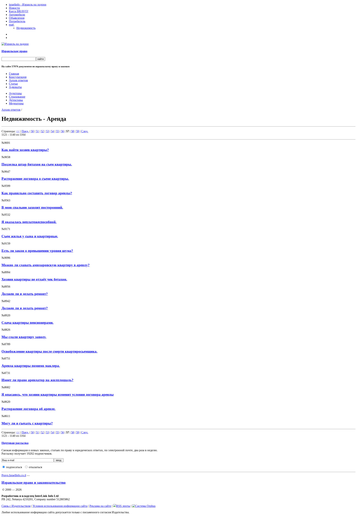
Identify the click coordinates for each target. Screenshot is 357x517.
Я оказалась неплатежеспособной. (29, 222)
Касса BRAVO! (18, 11)
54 (52, 131)
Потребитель (17, 21)
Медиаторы (16, 103)
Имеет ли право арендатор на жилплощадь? (37, 380)
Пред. (25, 131)
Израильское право (14, 51)
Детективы (16, 100)
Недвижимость (26, 28)
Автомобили (17, 14)
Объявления (16, 18)
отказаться (35, 467)
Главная (14, 73)
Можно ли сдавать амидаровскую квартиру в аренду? (45, 265)
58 (72, 131)
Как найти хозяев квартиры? (25, 150)
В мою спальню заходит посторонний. (32, 207)
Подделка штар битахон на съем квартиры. (36, 164)
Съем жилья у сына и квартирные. (29, 236)
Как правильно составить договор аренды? (36, 193)
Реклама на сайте (100, 506)
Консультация (17, 77)
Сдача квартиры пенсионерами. (27, 323)
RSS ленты (123, 506)
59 (77, 131)
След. (84, 131)
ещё (12, 24)
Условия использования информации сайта (60, 506)
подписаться (14, 467)
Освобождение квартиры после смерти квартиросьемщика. (49, 351)
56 (62, 131)
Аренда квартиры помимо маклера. (30, 366)
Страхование (17, 96)
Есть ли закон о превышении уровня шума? (37, 251)
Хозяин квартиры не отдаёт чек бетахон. (34, 279)
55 (57, 131)
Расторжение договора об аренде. (28, 409)
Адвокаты (15, 87)
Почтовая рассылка (14, 443)
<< (18, 131)
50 (32, 131)
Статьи (13, 83)
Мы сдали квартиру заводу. (23, 337)
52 (42, 131)
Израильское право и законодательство (33, 482)
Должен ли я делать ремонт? (24, 294)
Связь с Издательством (15, 506)
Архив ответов (18, 80)
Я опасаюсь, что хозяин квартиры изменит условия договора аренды (57, 394)
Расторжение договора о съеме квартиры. (35, 179)
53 (47, 131)
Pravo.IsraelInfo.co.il (13, 475)
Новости (14, 7)
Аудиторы (15, 93)
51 (37, 131)
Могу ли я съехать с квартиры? (27, 423)
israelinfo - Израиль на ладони (27, 4)
